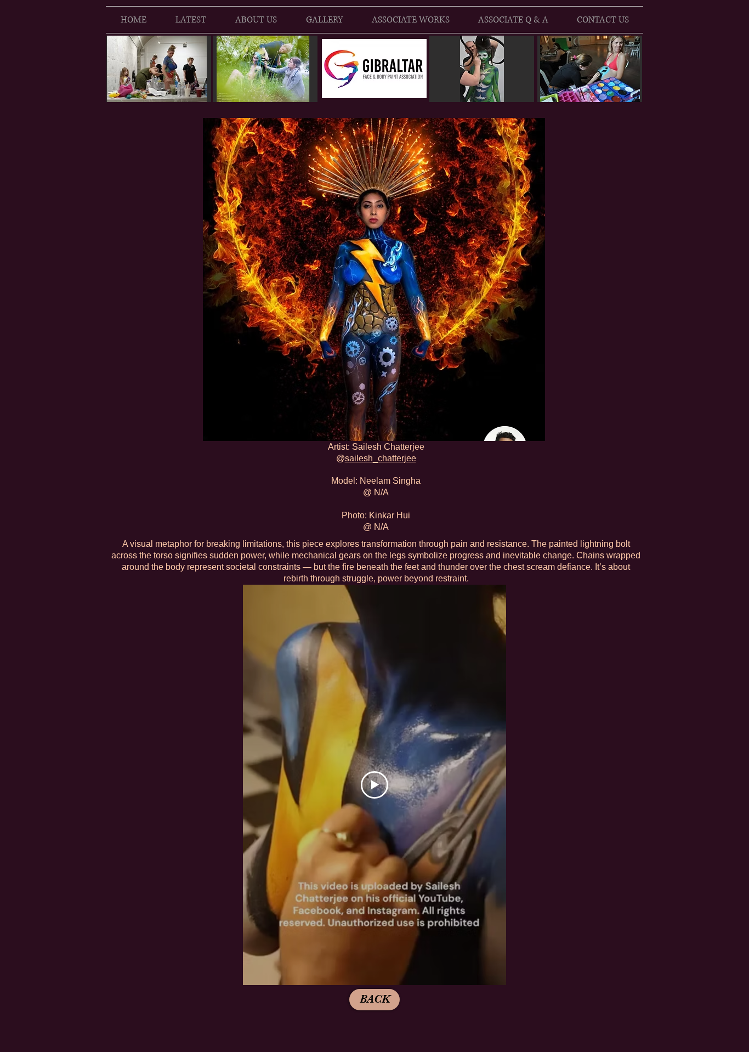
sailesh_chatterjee (380, 458)
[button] (374, 279)
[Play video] (374, 785)
